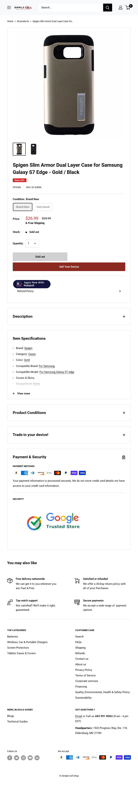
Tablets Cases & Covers (21, 653)
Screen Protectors (18, 647)
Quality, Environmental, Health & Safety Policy (102, 692)
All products (23, 21)
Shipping (80, 647)
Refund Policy (25, 291)
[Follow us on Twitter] (16, 757)
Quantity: (18, 243)
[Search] (107, 7)
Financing (81, 686)
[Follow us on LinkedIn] (37, 757)
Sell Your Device (69, 266)
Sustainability (83, 697)
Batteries (12, 636)
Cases (32, 354)
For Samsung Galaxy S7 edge (57, 372)
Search (79, 636)
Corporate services (86, 681)
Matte (36, 383)
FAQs (78, 642)
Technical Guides (17, 721)
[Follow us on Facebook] (9, 757)
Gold (27, 360)
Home (10, 21)
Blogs (10, 716)
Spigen (17, 187)
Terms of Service (85, 675)
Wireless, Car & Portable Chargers (27, 642)
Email (78, 716)
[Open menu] (9, 7)
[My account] (120, 8)
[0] (128, 7)
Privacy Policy (83, 670)
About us (80, 664)
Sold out (40, 256)
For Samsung (47, 366)
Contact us (81, 658)
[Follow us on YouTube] (30, 757)
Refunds (80, 653)
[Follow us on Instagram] (23, 757)
